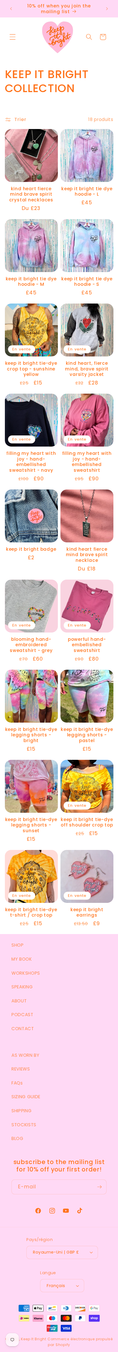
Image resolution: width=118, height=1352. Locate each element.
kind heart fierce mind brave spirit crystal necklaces (31, 194)
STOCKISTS (23, 1125)
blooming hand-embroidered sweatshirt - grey (31, 645)
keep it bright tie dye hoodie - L (86, 191)
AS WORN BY (25, 1055)
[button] (12, 37)
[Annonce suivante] (107, 9)
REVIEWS (20, 1069)
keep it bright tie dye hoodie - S (86, 281)
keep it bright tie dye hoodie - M (31, 281)
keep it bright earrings (86, 912)
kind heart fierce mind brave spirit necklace (87, 554)
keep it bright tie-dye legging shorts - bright (31, 735)
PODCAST (22, 1015)
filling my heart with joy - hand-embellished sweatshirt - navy (31, 462)
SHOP (17, 945)
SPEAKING (22, 987)
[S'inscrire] (99, 1186)
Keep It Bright (33, 1339)
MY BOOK (21, 959)
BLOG (17, 1138)
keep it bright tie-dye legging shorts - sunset (31, 825)
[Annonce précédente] (11, 9)
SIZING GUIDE (25, 1097)
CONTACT (22, 1029)
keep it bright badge (31, 549)
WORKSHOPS (25, 973)
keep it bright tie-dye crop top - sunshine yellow (31, 368)
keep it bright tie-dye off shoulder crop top (87, 822)
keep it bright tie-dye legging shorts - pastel (87, 735)
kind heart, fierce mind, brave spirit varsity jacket (87, 368)
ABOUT (19, 1001)
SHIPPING (21, 1111)
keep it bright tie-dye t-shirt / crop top (31, 912)
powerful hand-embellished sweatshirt (87, 645)
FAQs (17, 1083)
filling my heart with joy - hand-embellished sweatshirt (87, 462)
